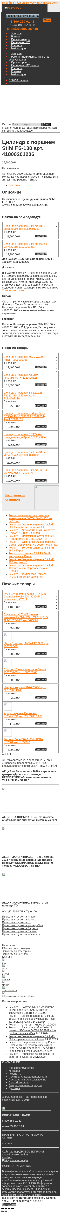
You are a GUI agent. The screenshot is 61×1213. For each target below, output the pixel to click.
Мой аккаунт (18, 48)
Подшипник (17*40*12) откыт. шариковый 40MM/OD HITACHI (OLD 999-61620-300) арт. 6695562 (26, 617)
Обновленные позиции (16, 948)
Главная (7, 127)
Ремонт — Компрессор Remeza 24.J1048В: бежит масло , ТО (28, 575)
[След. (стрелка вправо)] (6, 1211)
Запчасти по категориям (16, 951)
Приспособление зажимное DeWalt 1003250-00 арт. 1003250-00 (25, 671)
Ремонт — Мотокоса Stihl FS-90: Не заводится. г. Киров (30, 555)
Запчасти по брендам (15, 954)
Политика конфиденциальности (28, 1076)
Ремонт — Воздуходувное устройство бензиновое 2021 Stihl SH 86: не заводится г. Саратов (31, 1010)
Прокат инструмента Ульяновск (21, 934)
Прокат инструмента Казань (19, 919)
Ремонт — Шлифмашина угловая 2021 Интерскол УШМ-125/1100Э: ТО (32, 537)
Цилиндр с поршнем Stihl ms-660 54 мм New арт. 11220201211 (25, 245)
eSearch (7, 1143)
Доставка (14, 1088)
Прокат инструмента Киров (18, 916)
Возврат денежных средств (25, 1085)
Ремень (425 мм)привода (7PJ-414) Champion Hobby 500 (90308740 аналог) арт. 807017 (25, 596)
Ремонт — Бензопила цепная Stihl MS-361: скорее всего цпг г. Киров (32, 1038)
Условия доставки (13, 290)
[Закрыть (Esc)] (2, 1208)
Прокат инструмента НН (16, 922)
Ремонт (15, 36)
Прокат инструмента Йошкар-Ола (22, 925)
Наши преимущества (21, 1067)
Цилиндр (19, 127)
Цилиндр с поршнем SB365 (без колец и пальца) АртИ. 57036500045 (25, 436)
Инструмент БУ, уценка (25, 65)
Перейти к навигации (15, 2)
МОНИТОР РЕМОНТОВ (16, 1166)
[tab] (34, 185)
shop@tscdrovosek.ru (22, 28)
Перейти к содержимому (43, 2)
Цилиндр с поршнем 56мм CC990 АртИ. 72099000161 (24, 358)
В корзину (41, 236)
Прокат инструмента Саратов (20, 928)
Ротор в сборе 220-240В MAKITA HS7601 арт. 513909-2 (23, 741)
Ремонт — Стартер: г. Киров (25, 1024)
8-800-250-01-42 (22, 21)
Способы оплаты (19, 1082)
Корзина (16, 71)
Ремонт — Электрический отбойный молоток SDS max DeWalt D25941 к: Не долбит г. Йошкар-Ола (32, 1030)
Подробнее (9, 1204)
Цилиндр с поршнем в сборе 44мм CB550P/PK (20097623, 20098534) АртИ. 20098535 (24, 416)
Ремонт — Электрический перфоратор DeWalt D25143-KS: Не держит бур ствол (33, 543)
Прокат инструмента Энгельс (19, 931)
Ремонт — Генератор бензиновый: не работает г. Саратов (31, 1055)
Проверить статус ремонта (22, 15)
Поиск (46, 124)
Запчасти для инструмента (27, 176)
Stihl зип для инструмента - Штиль (30, 178)
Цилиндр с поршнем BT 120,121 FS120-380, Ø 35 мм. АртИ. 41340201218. (23, 395)
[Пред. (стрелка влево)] (2, 1211)
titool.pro (7, 1157)
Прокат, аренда (20, 39)
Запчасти (16, 33)
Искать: (6, 124)
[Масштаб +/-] (12, 1208)
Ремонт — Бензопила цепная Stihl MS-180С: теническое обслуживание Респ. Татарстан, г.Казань (32, 1018)
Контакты (16, 45)
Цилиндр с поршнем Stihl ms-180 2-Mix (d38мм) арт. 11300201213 (25, 227)
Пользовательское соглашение (27, 1079)
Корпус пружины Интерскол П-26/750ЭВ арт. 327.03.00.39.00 (23, 715)
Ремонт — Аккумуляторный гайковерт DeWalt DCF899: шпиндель (31, 531)
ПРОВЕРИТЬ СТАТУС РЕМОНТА (22, 1134)
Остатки (7, 1137)
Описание (15, 185)
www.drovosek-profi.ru (15, 1154)
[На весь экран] (9, 1208)
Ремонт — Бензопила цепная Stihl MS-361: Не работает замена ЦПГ (32, 526)
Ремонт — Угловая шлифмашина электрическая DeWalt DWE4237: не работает (30, 518)
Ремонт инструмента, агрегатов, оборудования (29, 58)
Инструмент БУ (20, 42)
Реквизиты (15, 1073)
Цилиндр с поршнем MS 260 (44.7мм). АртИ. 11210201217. (21, 376)
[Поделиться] (6, 1208)
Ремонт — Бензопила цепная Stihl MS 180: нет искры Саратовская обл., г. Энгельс (31, 568)
